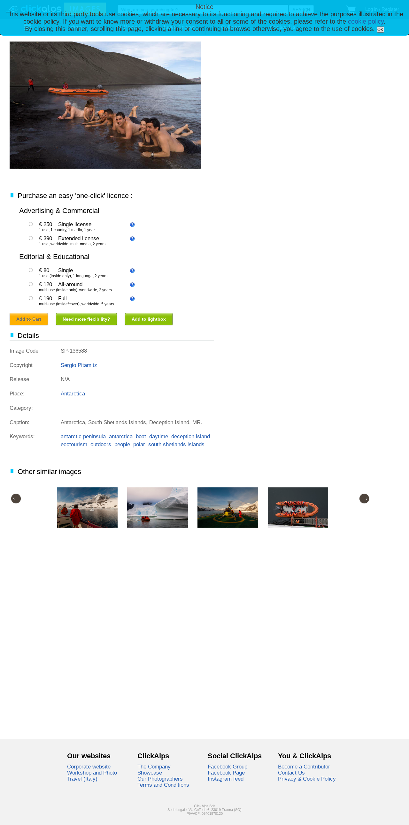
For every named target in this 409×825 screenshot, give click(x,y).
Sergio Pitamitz (79, 365)
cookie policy (366, 21)
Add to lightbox (149, 319)
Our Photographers (160, 779)
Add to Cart (28, 319)
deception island (190, 436)
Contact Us (291, 772)
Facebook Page (226, 772)
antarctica (121, 436)
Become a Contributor (304, 766)
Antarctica (73, 393)
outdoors (100, 444)
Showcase (149, 772)
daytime (158, 436)
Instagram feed (225, 779)
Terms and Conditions (163, 785)
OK (380, 29)
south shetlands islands (176, 444)
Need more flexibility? (86, 319)
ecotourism (74, 444)
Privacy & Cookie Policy (307, 779)
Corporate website (89, 766)
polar (139, 444)
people (122, 444)
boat (141, 436)
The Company (154, 766)
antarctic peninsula (83, 436)
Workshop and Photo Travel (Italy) (92, 776)
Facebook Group (227, 766)
